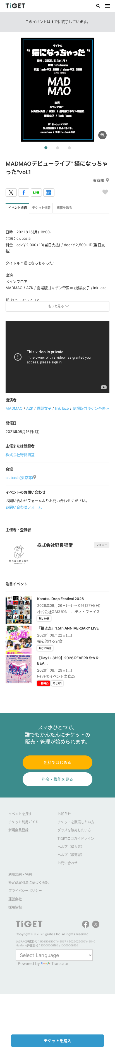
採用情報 (15, 907)
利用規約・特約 (20, 874)
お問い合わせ (68, 863)
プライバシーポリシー (25, 891)
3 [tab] (69, 148)
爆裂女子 (44, 408)
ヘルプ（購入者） (71, 847)
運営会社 (15, 899)
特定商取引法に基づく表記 (28, 883)
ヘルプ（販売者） (71, 855)
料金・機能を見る (57, 779)
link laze (62, 408)
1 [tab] (45, 148)
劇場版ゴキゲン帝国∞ (91, 408)
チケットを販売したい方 (76, 822)
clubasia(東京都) (19, 477)
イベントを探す (20, 814)
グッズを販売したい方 (74, 830)
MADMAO (14, 408)
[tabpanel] (57, 89)
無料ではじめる (57, 762)
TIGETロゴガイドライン (76, 838)
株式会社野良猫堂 (20, 454)
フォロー (101, 545)
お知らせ (64, 814)
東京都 (98, 180)
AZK (29, 408)
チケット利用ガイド (23, 822)
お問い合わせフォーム (24, 507)
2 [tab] (57, 148)
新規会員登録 (18, 830)
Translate (59, 963)
